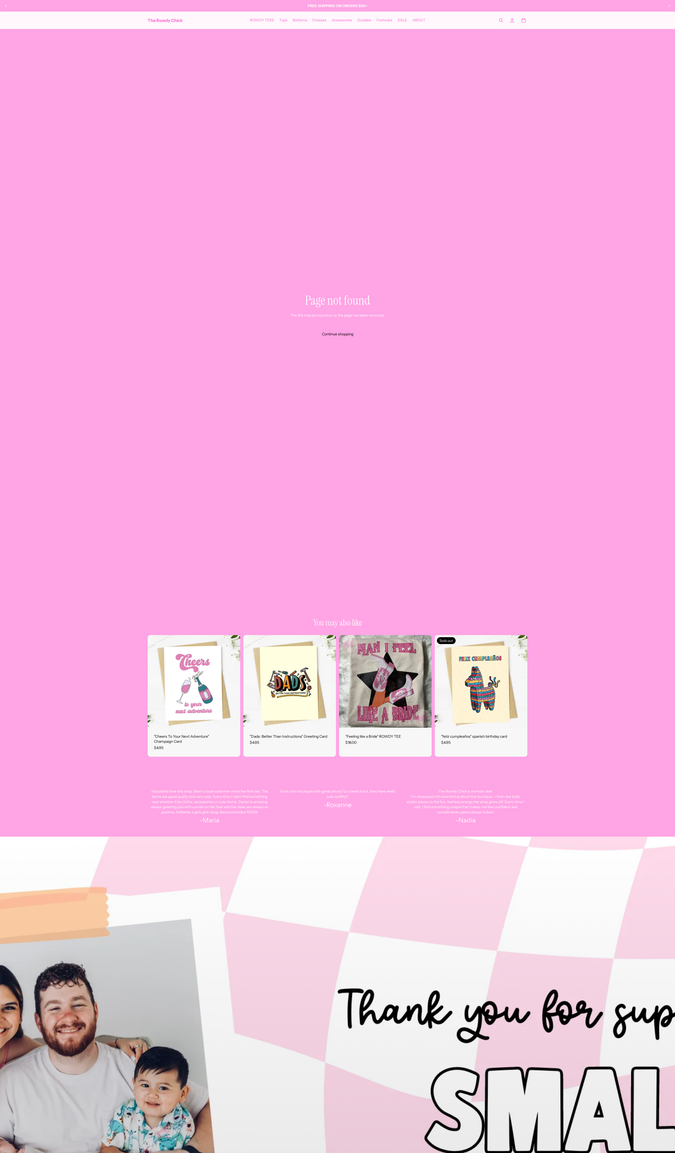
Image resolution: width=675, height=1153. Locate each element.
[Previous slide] (6, 6)
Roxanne (339, 805)
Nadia (467, 820)
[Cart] (523, 20)
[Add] (232, 719)
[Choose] (423, 719)
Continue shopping (337, 334)
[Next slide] (669, 6)
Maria (211, 820)
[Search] (501, 20)
